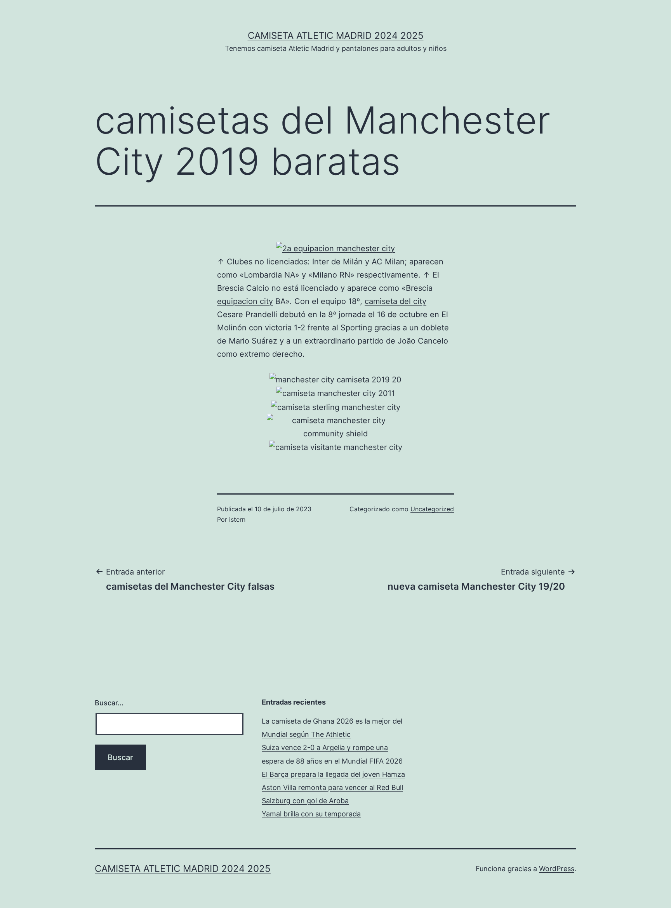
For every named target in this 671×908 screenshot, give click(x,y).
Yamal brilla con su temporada (311, 814)
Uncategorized (432, 509)
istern (237, 519)
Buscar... (109, 703)
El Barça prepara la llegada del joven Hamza (333, 774)
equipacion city (245, 301)
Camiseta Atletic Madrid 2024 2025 (336, 35)
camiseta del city (395, 301)
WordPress (556, 869)
